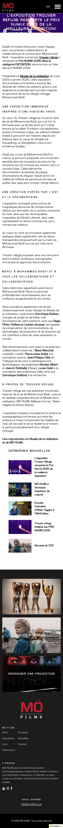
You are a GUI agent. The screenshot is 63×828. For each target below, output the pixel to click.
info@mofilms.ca (31, 804)
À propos (23, 732)
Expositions (8, 738)
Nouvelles (23, 738)
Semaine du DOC (44, 545)
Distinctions (8, 750)
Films (5, 732)
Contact (22, 744)
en (48, 7)
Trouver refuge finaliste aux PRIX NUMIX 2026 (44, 527)
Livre (4, 744)
